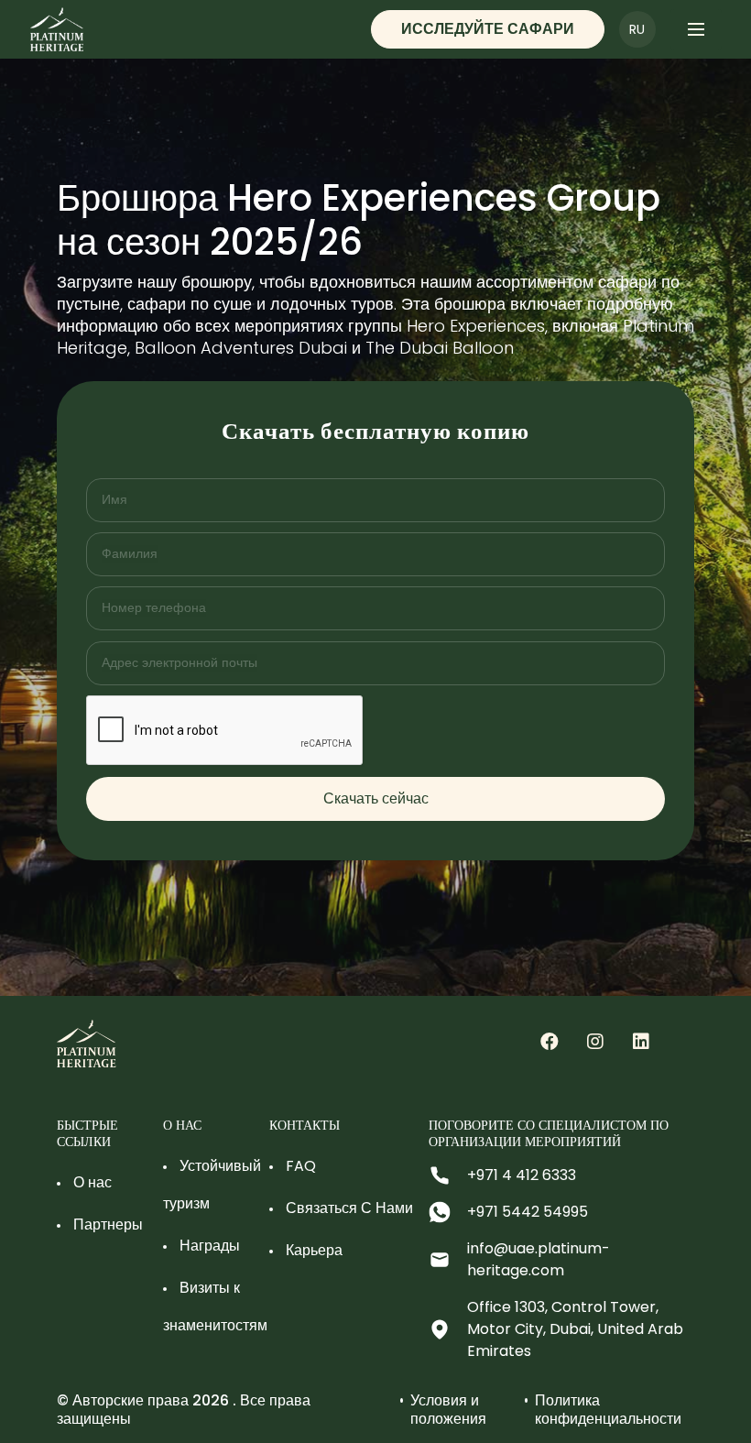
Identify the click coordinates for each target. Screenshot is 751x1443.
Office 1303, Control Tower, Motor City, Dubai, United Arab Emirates (575, 1328)
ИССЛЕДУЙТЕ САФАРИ (487, 28)
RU (637, 29)
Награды (210, 1245)
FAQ (301, 1165)
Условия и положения (448, 1410)
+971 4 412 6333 (521, 1175)
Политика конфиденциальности (608, 1410)
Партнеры (108, 1224)
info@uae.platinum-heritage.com (538, 1259)
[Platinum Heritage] (549, 1040)
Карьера (314, 1250)
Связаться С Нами (349, 1208)
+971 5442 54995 (527, 1211)
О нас (92, 1182)
